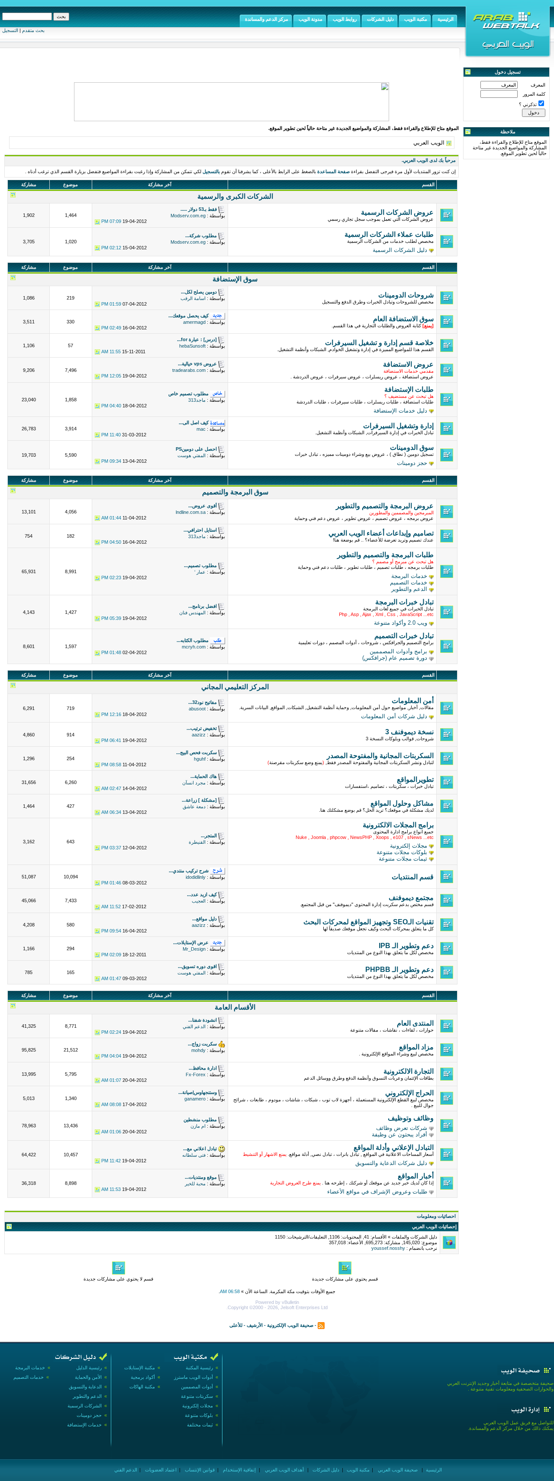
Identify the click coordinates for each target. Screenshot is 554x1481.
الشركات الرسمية (85, 1405)
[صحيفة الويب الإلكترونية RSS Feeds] (321, 1325)
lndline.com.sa (191, 512)
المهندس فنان (192, 612)
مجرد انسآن (194, 782)
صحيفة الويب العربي (397, 1469)
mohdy (198, 1050)
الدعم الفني (194, 1026)
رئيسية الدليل (89, 1367)
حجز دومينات (412, 463)
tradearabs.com (189, 370)
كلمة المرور (534, 94)
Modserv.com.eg (188, 215)
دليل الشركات (325, 1469)
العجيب (199, 900)
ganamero (195, 1098)
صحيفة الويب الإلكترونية (290, 1325)
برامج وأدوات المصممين (398, 651)
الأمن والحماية (88, 1377)
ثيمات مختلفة (200, 1424)
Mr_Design (194, 949)
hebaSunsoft (192, 345)
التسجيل (10, 30)
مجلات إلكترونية (408, 845)
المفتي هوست (191, 455)
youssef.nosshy (388, 1248)
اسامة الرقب (193, 298)
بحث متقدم (33, 30)
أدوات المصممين (197, 1386)
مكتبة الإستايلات (139, 1367)
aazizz (199, 734)
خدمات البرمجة (409, 576)
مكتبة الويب (357, 1469)
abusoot (197, 708)
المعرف (538, 84)
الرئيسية (433, 1469)
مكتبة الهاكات (142, 1386)
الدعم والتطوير (409, 589)
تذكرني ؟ (528, 104)
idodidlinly (196, 877)
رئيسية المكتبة (199, 1367)
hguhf (200, 758)
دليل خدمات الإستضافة (400, 410)
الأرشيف (255, 1325)
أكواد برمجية (143, 1377)
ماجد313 (197, 400)
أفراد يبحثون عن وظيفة (399, 1134)
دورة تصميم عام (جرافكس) (394, 658)
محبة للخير (195, 1183)
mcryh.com (194, 646)
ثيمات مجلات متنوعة (403, 858)
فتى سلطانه (194, 1155)
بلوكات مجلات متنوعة (402, 852)
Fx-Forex (196, 1074)
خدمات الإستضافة (84, 1424)
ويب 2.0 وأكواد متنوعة (400, 623)
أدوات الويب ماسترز (193, 1377)
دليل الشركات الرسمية (400, 250)
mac (201, 429)
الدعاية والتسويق (85, 1386)
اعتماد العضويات (160, 1469)
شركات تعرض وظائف (401, 1128)
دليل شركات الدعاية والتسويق (391, 1163)
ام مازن (198, 1126)
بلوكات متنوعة (199, 1415)
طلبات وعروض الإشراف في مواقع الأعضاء (377, 1191)
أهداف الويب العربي (284, 1469)
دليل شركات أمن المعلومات (394, 716)
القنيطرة (197, 842)
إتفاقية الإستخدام (239, 1469)
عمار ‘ (200, 571)
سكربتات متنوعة (197, 1396)
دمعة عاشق (194, 806)
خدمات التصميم (408, 582)
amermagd (194, 322)
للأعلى (235, 1325)
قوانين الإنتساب (199, 1469)
